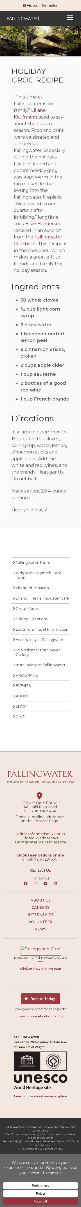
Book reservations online (40, 855)
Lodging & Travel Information (42, 629)
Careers (41, 907)
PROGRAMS (27, 675)
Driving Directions (31, 619)
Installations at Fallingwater (40, 665)
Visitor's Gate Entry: (39, 803)
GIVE (20, 717)
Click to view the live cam (40, 968)
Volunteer (40, 922)
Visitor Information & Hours (40, 834)
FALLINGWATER (23, 18)
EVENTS (23, 686)
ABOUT (22, 696)
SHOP (21, 706)
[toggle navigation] (69, 18)
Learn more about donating (40, 1016)
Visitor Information (42, 5)
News (40, 929)
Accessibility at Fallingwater (40, 640)
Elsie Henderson (43, 223)
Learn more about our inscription (40, 1096)
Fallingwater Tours (33, 563)
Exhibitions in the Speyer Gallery (38, 652)
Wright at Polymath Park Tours (38, 575)
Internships (41, 915)
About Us (41, 900)
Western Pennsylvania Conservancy (51, 781)
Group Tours (27, 609)
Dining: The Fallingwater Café (42, 598)
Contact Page (46, 821)
